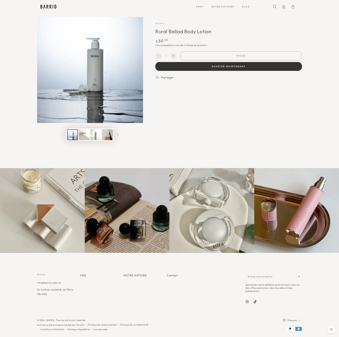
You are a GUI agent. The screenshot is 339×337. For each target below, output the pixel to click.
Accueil (159, 23)
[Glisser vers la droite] (118, 135)
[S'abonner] (300, 276)
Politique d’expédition (79, 329)
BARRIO (50, 320)
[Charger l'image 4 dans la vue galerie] (107, 134)
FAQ (83, 275)
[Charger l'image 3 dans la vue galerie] (96, 134)
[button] (274, 7)
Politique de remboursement (102, 324)
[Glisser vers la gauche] (62, 135)
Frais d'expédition (164, 45)
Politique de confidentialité (134, 324)
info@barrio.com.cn (49, 282)
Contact (172, 275)
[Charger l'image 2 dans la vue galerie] (84, 134)
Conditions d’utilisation (52, 329)
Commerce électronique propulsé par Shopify (60, 325)
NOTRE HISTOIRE (135, 275)
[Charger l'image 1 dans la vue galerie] (72, 134)
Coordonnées (100, 329)
